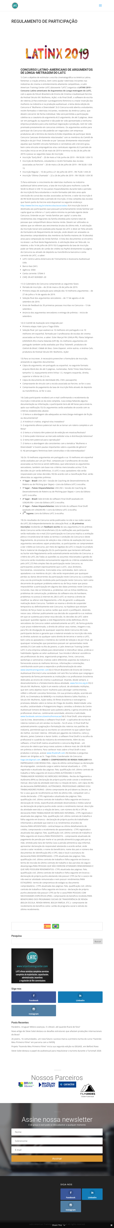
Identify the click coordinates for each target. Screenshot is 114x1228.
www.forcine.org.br (79, 683)
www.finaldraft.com (56, 753)
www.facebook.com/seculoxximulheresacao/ (41, 716)
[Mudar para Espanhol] (47, 926)
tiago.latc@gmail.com (30, 759)
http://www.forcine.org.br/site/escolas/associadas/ (44, 205)
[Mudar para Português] (55, 926)
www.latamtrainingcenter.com (35, 669)
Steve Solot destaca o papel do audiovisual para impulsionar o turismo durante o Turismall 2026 (56, 1050)
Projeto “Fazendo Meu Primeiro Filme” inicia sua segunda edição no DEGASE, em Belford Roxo (54, 1046)
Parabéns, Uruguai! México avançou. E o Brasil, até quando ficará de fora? (45, 1026)
